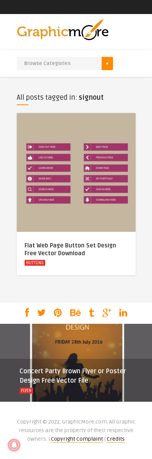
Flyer (26, 390)
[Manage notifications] (14, 445)
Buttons (35, 262)
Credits (116, 439)
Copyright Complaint (77, 439)
